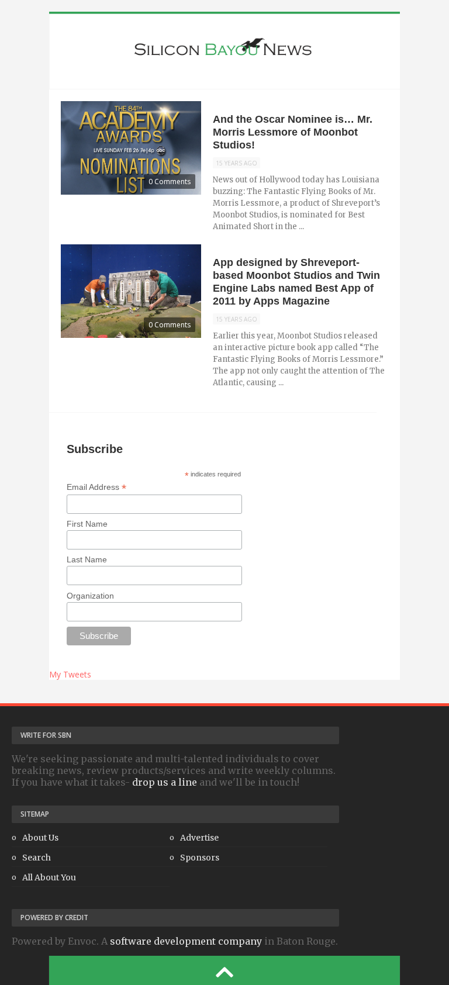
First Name (87, 523)
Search (36, 857)
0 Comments (169, 181)
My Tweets (70, 674)
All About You (49, 877)
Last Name (87, 559)
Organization (90, 595)
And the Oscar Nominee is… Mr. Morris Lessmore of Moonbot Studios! (292, 132)
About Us (40, 837)
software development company (186, 941)
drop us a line (164, 782)
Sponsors (199, 857)
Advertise (199, 837)
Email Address (96, 487)
